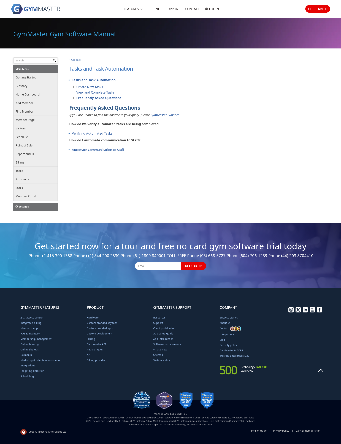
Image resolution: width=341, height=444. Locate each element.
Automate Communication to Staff (98, 150)
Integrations (27, 365)
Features (132, 9)
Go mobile (26, 354)
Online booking (29, 344)
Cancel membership (308, 430)
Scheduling (27, 376)
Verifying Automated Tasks (92, 133)
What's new (160, 349)
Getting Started (26, 77)
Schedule (22, 137)
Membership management (36, 339)
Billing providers (97, 360)
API (89, 354)
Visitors (21, 128)
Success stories (229, 317)
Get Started (318, 9)
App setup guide (163, 333)
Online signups (29, 349)
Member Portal (26, 196)
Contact (192, 9)
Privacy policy (281, 430)
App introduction (163, 339)
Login (213, 9)
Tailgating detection (32, 370)
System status (161, 360)
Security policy (228, 345)
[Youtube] (312, 311)
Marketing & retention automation (40, 360)
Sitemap (158, 354)
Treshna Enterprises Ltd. (234, 355)
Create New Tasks (89, 87)
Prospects (22, 179)
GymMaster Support (165, 115)
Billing (20, 162)
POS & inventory (30, 333)
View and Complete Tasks (95, 92)
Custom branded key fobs (102, 323)
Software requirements (167, 344)
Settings (23, 206)
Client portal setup (164, 328)
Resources (159, 317)
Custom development (99, 333)
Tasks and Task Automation (94, 80)
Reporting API (95, 349)
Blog (222, 339)
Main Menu (22, 69)
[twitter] (298, 311)
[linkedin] (305, 311)
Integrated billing (31, 323)
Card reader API (96, 344)
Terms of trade (258, 430)
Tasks (19, 171)
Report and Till (25, 154)
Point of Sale (24, 145)
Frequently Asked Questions (98, 98)
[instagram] (291, 311)
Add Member (24, 103)
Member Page (25, 120)
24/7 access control (31, 317)
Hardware (93, 317)
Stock (19, 188)
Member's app (29, 328)
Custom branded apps (100, 328)
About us (225, 323)
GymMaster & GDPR (231, 350)
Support (173, 9)
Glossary (21, 86)
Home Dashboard (28, 94)
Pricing (154, 9)
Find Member (25, 111)
